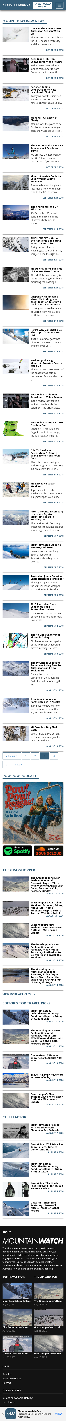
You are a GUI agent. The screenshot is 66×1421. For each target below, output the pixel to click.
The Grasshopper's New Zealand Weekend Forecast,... (17, 1327)
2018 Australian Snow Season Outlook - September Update (44, 607)
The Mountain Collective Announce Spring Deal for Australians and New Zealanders (46, 666)
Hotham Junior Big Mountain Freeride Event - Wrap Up (46, 363)
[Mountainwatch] (16, 4)
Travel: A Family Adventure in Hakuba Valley (47, 1076)
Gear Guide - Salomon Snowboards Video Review (46, 396)
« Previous (11, 756)
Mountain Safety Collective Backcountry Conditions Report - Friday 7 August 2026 (46, 1167)
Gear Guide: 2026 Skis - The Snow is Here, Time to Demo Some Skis (47, 1147)
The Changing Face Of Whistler (44, 208)
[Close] (3, 1414)
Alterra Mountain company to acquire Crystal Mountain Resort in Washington (47, 515)
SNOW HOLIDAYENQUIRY (43, 5)
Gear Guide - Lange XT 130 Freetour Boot (47, 424)
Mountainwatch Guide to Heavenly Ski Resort (46, 546)
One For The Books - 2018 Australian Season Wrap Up (46, 31)
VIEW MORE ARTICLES (19, 994)
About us (7, 1374)
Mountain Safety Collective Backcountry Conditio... (17, 1300)
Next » (18, 764)
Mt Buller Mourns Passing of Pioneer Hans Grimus (46, 270)
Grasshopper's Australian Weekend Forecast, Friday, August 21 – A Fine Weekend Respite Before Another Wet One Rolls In (47, 908)
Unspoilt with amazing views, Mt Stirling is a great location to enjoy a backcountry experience (46, 300)
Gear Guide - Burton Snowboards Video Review (46, 60)
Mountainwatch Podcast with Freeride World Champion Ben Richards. (46, 1127)
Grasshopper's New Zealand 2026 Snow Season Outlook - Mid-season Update (47, 928)
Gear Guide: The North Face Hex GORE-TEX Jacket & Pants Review (47, 1186)
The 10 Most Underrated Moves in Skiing (45, 636)
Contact (7, 1382)
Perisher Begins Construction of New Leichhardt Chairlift (43, 89)
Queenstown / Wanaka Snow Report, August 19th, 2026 (47, 1058)
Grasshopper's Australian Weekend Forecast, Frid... (48, 1327)
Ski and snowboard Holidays (18, 1398)
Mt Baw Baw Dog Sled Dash (44, 728)
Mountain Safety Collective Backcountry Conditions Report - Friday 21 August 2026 (46, 1014)
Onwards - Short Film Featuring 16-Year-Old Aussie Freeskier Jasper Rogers (45, 1206)
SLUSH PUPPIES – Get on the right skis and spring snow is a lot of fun (46, 240)
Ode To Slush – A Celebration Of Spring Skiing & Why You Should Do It (45, 454)
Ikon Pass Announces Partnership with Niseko (45, 701)
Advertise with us (12, 1378)
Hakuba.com (9, 1402)
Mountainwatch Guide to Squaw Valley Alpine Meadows (46, 179)
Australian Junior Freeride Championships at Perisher (47, 577)
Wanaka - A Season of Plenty (44, 119)
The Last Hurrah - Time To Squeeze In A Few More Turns (47, 148)
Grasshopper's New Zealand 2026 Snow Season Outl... (48, 1353)
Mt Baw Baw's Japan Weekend (43, 485)
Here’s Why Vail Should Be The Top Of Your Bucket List (46, 332)
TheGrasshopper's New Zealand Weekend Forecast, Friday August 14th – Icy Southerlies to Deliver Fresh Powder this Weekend (46, 951)
